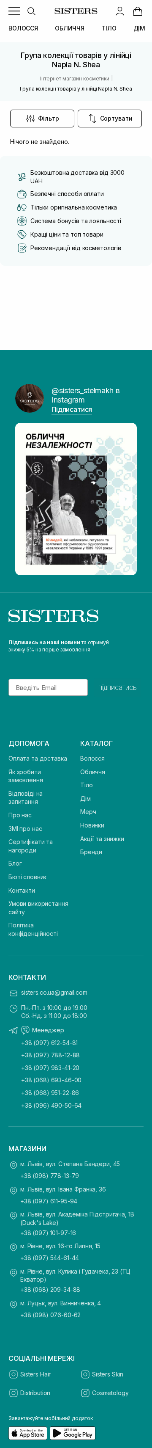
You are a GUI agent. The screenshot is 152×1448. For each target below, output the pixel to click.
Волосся (92, 758)
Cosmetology (110, 1392)
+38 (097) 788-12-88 (50, 1055)
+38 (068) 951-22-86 (50, 1092)
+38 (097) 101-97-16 (48, 1232)
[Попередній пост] (26, 499)
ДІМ (139, 28)
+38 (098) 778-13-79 (49, 1175)
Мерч (88, 811)
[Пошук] (31, 11)
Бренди (91, 851)
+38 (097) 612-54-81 (49, 1042)
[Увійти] (120, 11)
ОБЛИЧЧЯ (69, 28)
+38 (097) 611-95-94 (48, 1201)
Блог (15, 863)
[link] (138, 11)
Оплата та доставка (37, 758)
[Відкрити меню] (14, 11)
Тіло (86, 785)
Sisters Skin (107, 1374)
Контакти (21, 890)
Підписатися (72, 409)
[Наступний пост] (126, 499)
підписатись (117, 687)
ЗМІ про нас (25, 828)
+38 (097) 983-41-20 (50, 1067)
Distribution (35, 1392)
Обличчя (92, 771)
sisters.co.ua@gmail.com (54, 992)
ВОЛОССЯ (23, 28)
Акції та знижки (102, 838)
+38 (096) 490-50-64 (51, 1105)
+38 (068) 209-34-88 (50, 1289)
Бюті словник (27, 876)
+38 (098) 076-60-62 (50, 1314)
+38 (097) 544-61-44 (49, 1257)
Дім (85, 798)
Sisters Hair (35, 1374)
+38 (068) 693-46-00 (51, 1080)
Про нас (20, 815)
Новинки (92, 825)
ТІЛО (108, 28)
